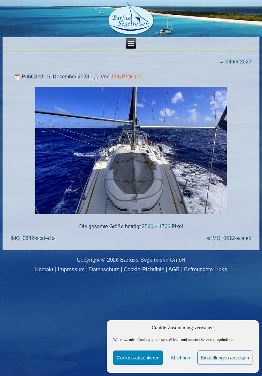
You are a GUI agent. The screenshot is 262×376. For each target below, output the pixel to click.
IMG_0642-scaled (31, 238)
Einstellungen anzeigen (225, 357)
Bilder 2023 (235, 61)
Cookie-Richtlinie (144, 269)
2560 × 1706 (156, 226)
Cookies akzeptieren (138, 357)
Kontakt (44, 269)
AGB (174, 269)
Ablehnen (180, 357)
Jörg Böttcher (126, 76)
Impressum (71, 269)
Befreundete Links (205, 269)
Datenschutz (104, 269)
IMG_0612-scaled (231, 238)
